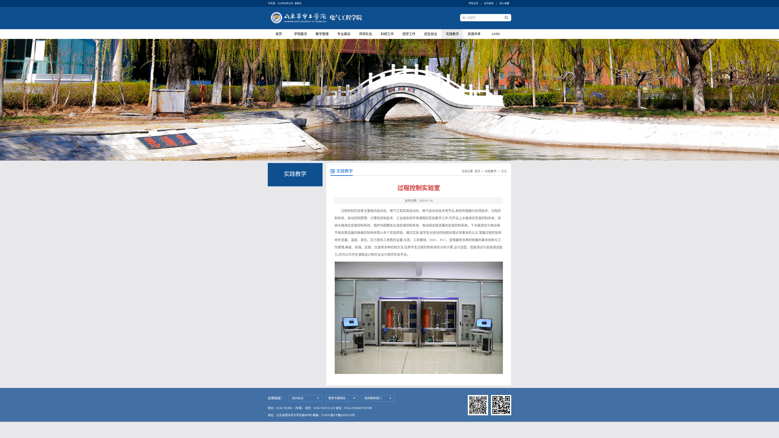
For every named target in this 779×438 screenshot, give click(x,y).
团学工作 (408, 34)
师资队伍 (365, 34)
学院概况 (300, 34)
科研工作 (387, 34)
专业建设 (343, 34)
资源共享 (474, 34)
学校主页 (473, 3)
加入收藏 (504, 3)
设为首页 (489, 3)
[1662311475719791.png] (419, 317)
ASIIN (495, 34)
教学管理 (322, 34)
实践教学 (452, 34)
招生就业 (430, 34)
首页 (278, 34)
